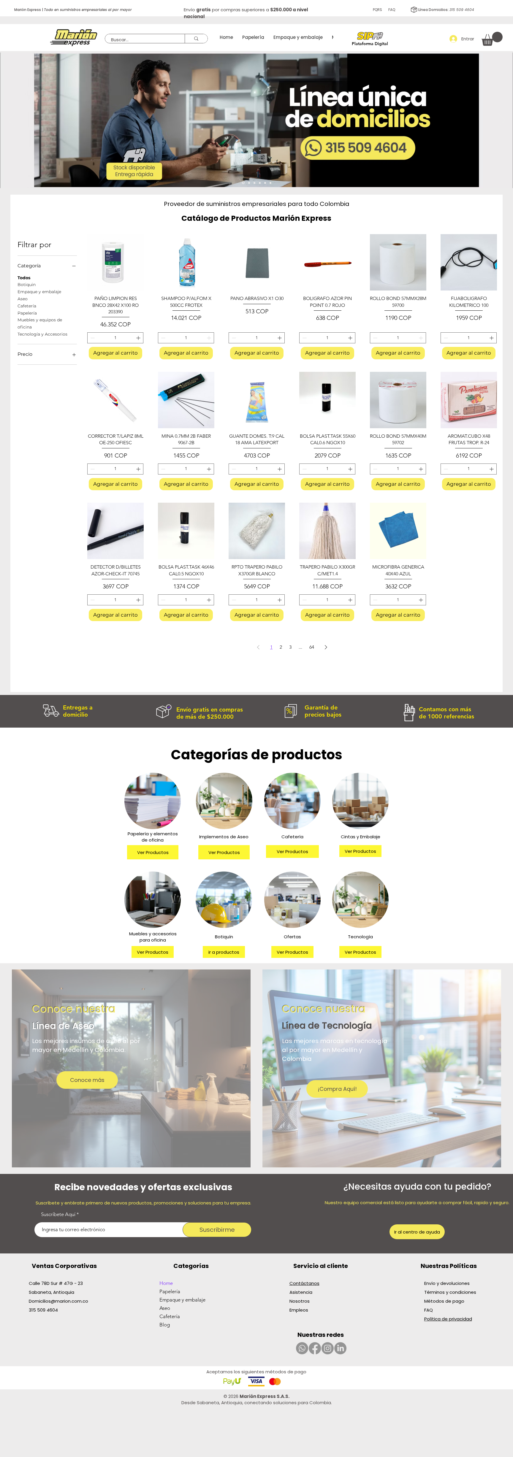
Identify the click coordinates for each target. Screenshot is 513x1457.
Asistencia (300, 1292)
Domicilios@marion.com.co (58, 1301)
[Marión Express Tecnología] (260, 183)
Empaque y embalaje (39, 291)
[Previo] (11, 120)
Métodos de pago (445, 1301)
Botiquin (27, 284)
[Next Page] (326, 647)
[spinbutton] (115, 338)
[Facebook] (315, 1348)
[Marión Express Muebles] (270, 183)
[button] (492, 39)
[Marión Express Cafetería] (265, 183)
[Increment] (138, 338)
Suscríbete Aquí (58, 1214)
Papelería (27, 313)
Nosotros (299, 1301)
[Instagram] (328, 1348)
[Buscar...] (196, 38)
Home (166, 1283)
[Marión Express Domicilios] (243, 183)
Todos (24, 277)
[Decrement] (92, 338)
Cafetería (27, 306)
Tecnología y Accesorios (42, 334)
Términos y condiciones (450, 1292)
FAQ (391, 9)
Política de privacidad (448, 1319)
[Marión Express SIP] (254, 183)
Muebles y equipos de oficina (40, 323)
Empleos (298, 1310)
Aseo (23, 298)
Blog (164, 1325)
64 (311, 647)
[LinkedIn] (340, 1348)
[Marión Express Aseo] (249, 183)
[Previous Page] (258, 647)
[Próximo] (502, 120)
